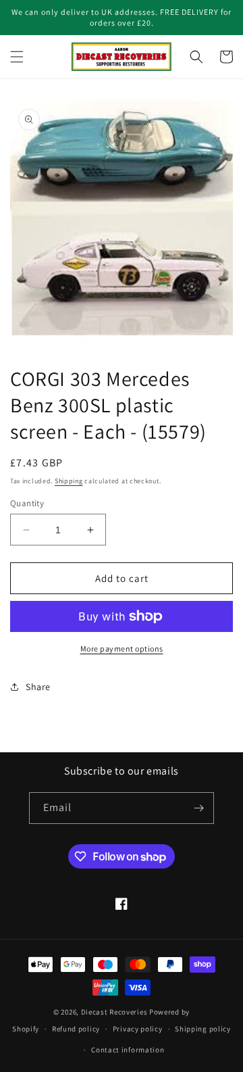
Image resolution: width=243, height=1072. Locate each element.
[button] (17, 57)
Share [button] (38, 687)
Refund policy (76, 1028)
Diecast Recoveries (114, 1012)
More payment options (121, 648)
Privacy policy (138, 1028)
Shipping (69, 481)
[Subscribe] (198, 808)
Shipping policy (203, 1028)
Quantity (27, 503)
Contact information (127, 1049)
